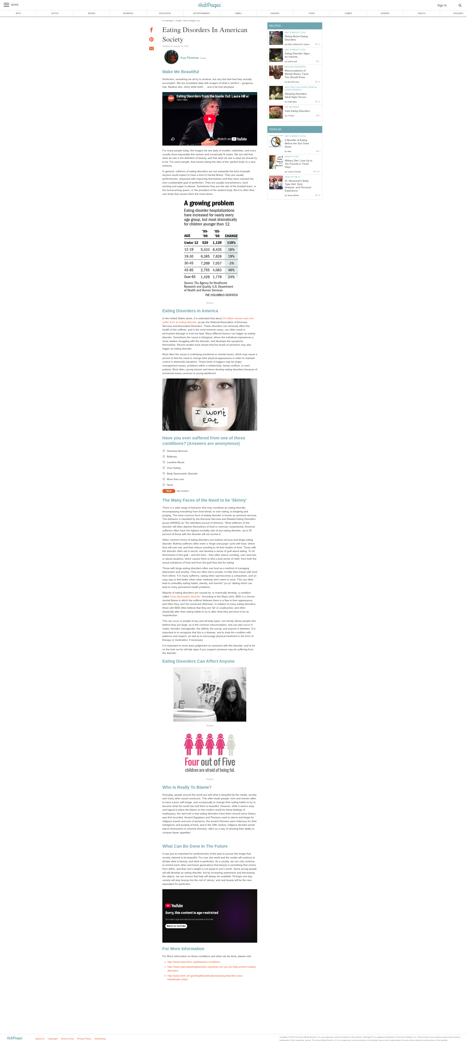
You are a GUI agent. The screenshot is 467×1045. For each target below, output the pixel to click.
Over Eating (174, 468)
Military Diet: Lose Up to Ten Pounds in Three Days (298, 164)
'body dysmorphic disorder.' (186, 596)
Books (91, 13)
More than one (175, 479)
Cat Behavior (292, 107)
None (170, 485)
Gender (385, 13)
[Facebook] (151, 30)
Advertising (100, 1039)
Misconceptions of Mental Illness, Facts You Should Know (296, 74)
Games (348, 13)
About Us (40, 1039)
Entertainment (201, 13)
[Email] (151, 49)
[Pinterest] (151, 40)
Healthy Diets (292, 177)
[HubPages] (210, 5)
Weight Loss (292, 156)
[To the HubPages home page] (15, 1038)
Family (238, 13)
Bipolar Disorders (295, 67)
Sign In (442, 5)
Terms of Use (67, 1039)
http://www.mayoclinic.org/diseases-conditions (193, 962)
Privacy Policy (84, 1039)
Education (165, 13)
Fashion (275, 13)
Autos (54, 13)
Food (312, 13)
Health (421, 13)
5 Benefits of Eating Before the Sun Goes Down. (297, 143)
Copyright (52, 1039)
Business (128, 13)
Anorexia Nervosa (177, 451)
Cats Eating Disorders (297, 111)
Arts (18, 13)
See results (182, 491)
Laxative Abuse (175, 462)
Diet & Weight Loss (295, 32)
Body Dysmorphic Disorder (182, 473)
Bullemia (172, 456)
